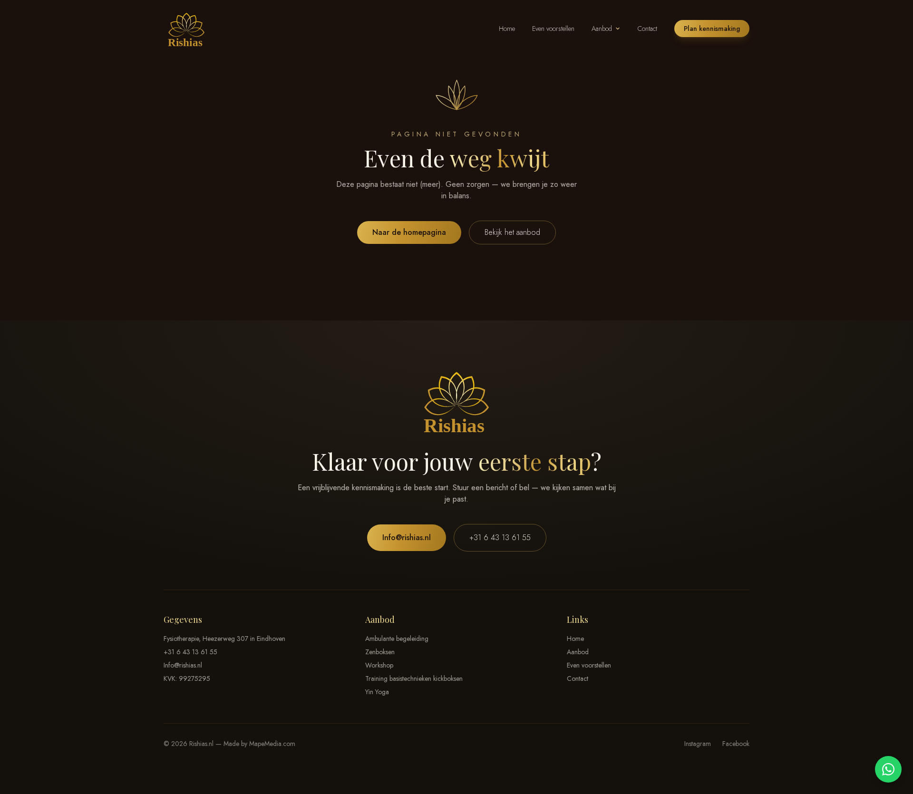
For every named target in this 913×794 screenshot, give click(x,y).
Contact (647, 28)
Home (507, 28)
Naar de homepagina (409, 232)
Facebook (735, 743)
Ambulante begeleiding (396, 638)
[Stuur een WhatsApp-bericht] (888, 769)
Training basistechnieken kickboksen (414, 678)
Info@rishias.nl (406, 537)
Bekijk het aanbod (512, 232)
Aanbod (602, 28)
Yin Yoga (377, 692)
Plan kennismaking (712, 28)
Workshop (379, 665)
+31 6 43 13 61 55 (500, 537)
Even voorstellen (553, 28)
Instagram (697, 743)
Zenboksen (380, 652)
